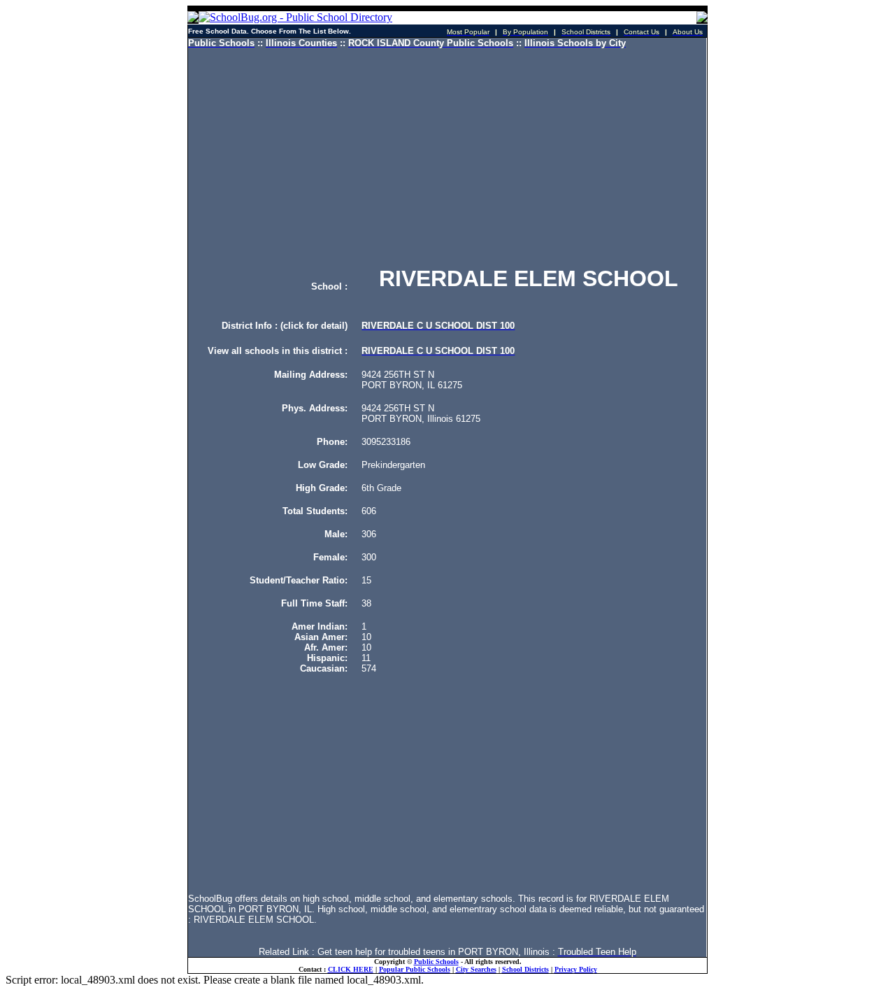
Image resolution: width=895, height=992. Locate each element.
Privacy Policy (575, 969)
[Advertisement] (447, 157)
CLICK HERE (350, 969)
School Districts (525, 969)
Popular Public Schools (414, 969)
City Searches (476, 969)
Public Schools (436, 961)
